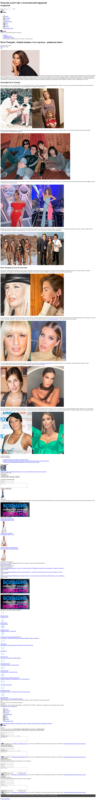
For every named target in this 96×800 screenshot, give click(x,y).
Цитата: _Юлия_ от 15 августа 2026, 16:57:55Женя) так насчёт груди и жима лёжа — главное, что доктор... (38, 568)
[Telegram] (5, 12)
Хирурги (7, 20)
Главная (5, 35)
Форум (6, 16)
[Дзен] (1, 12)
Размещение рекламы (47, 723)
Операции (7, 18)
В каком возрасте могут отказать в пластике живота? (16, 459)
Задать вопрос (4, 758)
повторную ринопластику (45, 363)
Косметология (8, 21)
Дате (17, 476)
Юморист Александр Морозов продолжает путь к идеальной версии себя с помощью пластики (26, 460)
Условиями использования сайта (19, 743)
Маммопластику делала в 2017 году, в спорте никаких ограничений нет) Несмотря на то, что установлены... (39, 575)
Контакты (3, 723)
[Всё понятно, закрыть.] (48, 796)
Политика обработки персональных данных (16, 723)
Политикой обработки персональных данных (75, 743)
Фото (6, 23)
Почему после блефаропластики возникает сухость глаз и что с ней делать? (21, 462)
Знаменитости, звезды (8, 37)
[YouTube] (4, 12)
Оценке (11, 476)
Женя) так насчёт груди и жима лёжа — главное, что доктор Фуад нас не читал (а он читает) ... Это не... (38, 572)
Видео (6, 24)
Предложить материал (6, 564)
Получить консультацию (6, 745)
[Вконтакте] (3, 12)
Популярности (4, 476)
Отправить (3, 776)
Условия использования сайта (34, 723)
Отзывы (7, 26)
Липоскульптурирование (7, 568)
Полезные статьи (9, 28)
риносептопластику (53, 319)
